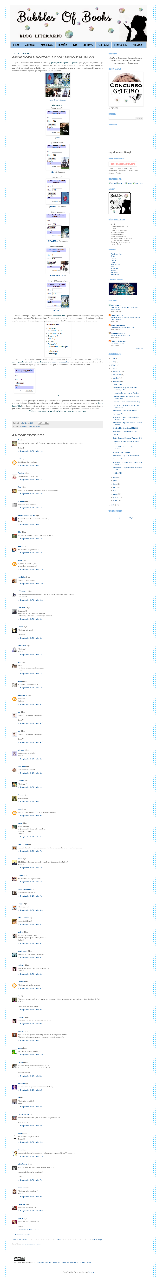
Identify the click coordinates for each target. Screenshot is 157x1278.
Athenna (21, 750)
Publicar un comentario (23, 1235)
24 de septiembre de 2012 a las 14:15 (30, 687)
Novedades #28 (118, 414)
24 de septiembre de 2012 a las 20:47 (30, 974)
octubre (116, 378)
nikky (20, 1133)
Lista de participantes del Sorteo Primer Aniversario (126, 406)
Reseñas (63, 44)
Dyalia (20, 858)
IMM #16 (116, 434)
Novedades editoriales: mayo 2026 (122, 327)
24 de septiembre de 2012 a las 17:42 (30, 867)
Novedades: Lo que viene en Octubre (125, 393)
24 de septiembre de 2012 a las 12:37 (30, 638)
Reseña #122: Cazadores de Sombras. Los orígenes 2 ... (127, 463)
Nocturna (21, 1083)
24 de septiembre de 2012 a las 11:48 (30, 552)
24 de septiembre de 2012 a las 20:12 (30, 943)
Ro (52, 172)
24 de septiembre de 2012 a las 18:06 (30, 910)
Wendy (20, 1062)
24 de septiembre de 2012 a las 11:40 (30, 524)
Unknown (21, 981)
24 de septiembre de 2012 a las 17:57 (30, 896)
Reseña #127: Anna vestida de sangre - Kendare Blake (126, 418)
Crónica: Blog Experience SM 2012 (125, 428)
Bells (58, 137)
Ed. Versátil (115, 272)
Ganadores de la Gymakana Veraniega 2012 (126, 442)
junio (115, 484)
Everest (113, 258)
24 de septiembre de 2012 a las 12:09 (30, 583)
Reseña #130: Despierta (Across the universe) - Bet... (125, 388)
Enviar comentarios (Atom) (31, 1244)
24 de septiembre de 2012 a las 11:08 (30, 451)
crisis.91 (21, 1218)
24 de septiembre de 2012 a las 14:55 (30, 723)
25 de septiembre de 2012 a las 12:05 (30, 1156)
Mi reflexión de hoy (117, 343)
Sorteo (37, 426)
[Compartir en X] (43, 423)
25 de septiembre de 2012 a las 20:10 (30, 1196)
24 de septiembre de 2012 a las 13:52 (30, 673)
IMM (75, 44)
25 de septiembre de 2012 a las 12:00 (30, 1142)
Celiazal (21, 626)
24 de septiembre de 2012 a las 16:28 (30, 837)
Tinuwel (53, 206)
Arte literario (116, 305)
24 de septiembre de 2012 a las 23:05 (30, 1054)
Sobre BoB (30, 44)
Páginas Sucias (23, 1114)
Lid (19, 712)
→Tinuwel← (22, 591)
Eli (19, 1097)
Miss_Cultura (23, 844)
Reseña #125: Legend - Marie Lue (125, 431)
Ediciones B (115, 274)
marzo (115, 494)
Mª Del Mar (22, 607)
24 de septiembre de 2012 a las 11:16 (30, 465)
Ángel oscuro (22, 951)
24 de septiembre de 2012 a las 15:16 (30, 759)
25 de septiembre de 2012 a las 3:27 (30, 1125)
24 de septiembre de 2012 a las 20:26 (30, 957)
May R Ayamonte (24, 889)
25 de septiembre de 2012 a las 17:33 (30, 1180)
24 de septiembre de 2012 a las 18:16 (30, 924)
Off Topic (88, 44)
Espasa (113, 262)
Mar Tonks (22, 766)
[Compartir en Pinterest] (48, 423)
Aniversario (23, 426)
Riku (19, 532)
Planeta (113, 270)
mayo (115, 487)
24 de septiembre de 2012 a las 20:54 (30, 988)
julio (115, 480)
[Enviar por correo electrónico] (39, 423)
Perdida (21, 875)
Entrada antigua (97, 1239)
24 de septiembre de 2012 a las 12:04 (30, 569)
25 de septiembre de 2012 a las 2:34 (30, 1106)
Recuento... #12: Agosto (121, 452)
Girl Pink (21, 501)
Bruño (113, 256)
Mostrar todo (139, 348)
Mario (20, 823)
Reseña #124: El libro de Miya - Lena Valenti (126, 448)
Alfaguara (114, 268)
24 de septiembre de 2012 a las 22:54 (30, 1040)
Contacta (103, 44)
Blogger (91, 1272)
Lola (19, 809)
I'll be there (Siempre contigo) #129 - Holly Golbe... (126, 397)
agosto (115, 477)
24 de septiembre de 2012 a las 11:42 (30, 538)
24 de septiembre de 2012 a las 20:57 (30, 1024)
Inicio (16, 44)
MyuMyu (58, 310)
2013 (113, 365)
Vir (19, 995)
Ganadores (31, 426)
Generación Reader (118, 325)
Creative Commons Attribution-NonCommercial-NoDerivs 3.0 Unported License (63, 1262)
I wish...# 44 (117, 384)
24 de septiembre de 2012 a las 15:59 (30, 801)
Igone (20, 1048)
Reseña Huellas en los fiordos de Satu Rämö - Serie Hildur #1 (125, 318)
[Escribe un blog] (41, 423)
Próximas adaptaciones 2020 (120, 335)
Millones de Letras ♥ (118, 341)
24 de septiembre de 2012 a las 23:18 (30, 1076)
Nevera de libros (117, 315)
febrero (116, 497)
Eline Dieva (22, 645)
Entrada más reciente (20, 1239)
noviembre (117, 374)
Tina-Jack (21, 1204)
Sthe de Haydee (23, 917)
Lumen (113, 260)
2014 (113, 362)
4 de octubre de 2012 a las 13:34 (29, 1230)
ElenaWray (22, 1187)
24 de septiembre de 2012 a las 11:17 (30, 479)
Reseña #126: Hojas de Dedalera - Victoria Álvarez (127, 423)
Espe (19, 487)
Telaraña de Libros (118, 333)
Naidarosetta (22, 695)
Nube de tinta (115, 264)
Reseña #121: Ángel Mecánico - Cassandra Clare (127, 468)
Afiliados (137, 44)
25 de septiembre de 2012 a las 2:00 (30, 1090)
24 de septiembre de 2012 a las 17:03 (30, 851)
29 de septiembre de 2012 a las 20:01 (30, 1211)
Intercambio (120, 44)
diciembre (117, 371)
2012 (113, 368)
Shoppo (20, 903)
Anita (20, 681)
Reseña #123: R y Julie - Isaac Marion (126, 455)
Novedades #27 (118, 459)
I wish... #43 (117, 473)
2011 (113, 505)
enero (115, 500)
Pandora (21, 473)
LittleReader (22, 1164)
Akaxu (20, 546)
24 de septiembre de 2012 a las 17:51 (30, 882)
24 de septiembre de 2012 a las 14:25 (30, 704)
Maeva (113, 266)
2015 (113, 358)
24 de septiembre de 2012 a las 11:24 (30, 493)
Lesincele (21, 965)
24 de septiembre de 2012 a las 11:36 (30, 508)
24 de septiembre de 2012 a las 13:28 (30, 654)
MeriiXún (21, 577)
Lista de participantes (58, 100)
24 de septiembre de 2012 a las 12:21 (30, 600)
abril (115, 490)
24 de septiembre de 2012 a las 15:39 (30, 787)
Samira (20, 794)
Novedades (47, 44)
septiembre (117, 381)
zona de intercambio (60, 361)
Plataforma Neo (116, 254)
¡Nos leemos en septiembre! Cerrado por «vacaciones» (124, 308)
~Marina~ (21, 780)
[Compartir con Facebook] (46, 423)
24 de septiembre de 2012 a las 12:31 (30, 619)
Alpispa (20, 932)
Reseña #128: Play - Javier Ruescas (125, 410)
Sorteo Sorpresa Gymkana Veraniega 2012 (127, 438)
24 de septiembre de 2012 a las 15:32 (30, 773)
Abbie (20, 560)
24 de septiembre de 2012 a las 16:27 (30, 815)
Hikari (20, 1149)
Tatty (20, 458)
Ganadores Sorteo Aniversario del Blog (126, 402)
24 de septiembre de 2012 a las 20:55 (30, 1009)
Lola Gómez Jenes (57, 275)
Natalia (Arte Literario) (26, 515)
